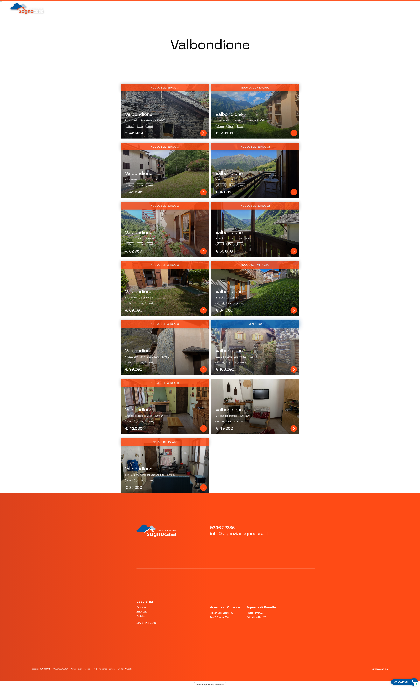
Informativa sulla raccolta (210, 684)
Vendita (208, 33)
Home (192, 33)
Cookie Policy (89, 669)
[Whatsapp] (398, 8)
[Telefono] (391, 8)
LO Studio (128, 669)
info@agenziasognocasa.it (239, 534)
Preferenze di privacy (106, 669)
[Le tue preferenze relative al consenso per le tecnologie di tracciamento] (416, 684)
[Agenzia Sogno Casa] (26, 8)
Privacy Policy (76, 669)
